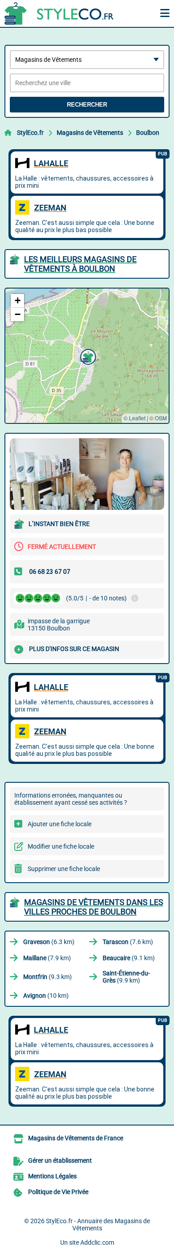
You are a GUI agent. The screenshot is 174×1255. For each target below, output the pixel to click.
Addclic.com (97, 1242)
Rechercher (87, 104)
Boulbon (147, 132)
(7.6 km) (128, 941)
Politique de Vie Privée (58, 1191)
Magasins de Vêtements (90, 132)
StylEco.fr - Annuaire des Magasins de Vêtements (98, 1224)
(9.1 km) (129, 958)
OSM (161, 418)
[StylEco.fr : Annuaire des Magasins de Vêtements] (60, 13)
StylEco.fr (30, 132)
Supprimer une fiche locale (64, 868)
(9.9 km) (126, 977)
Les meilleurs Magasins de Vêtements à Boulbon (80, 263)
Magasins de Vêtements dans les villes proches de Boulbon (93, 906)
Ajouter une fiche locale (59, 824)
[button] (87, 355)
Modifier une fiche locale (61, 846)
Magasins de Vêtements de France (75, 1138)
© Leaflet (134, 418)
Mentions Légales (52, 1176)
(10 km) (46, 995)
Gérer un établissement (60, 1160)
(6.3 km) (49, 941)
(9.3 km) (47, 976)
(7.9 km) (47, 958)
